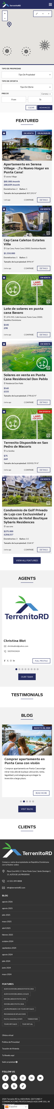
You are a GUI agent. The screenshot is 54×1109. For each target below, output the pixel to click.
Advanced (44, 107)
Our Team (27, 676)
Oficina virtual (7, 1035)
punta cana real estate (13, 1019)
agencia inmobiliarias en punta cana (19, 989)
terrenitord (33, 1019)
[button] (27, 74)
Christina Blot (15, 641)
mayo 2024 (6, 974)
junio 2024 (6, 968)
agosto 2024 (7, 954)
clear (31, 107)
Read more (41, 793)
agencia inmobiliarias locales (16, 994)
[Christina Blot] (27, 612)
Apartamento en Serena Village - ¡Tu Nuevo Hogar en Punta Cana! (26, 168)
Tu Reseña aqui (8, 1055)
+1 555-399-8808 (14, 881)
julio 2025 (6, 915)
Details (44, 200)
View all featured (27, 560)
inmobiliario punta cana (14, 1004)
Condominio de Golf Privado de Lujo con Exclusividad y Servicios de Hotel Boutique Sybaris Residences (25, 516)
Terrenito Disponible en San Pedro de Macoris (26, 444)
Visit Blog (27, 809)
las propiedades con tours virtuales (19, 1009)
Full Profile (41, 661)
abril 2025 (6, 928)
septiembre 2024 (9, 948)
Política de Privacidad (11, 1042)
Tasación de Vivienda (10, 1049)
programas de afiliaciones (15, 1014)
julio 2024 (6, 961)
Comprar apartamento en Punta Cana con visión (25, 761)
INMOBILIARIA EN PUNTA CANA (15, 999)
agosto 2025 (7, 908)
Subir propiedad (9, 1062)
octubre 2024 (7, 941)
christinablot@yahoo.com (17, 646)
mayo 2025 (6, 921)
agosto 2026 (7, 902)
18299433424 (13, 651)
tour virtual (27, 1024)
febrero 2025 (7, 935)
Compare (29, 200)
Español (12, 1106)
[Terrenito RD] (10, 4)
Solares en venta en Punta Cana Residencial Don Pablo (26, 377)
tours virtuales (10, 1024)
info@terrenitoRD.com (16, 888)
